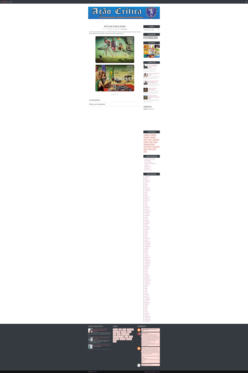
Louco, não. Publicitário (150, 163)
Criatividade (110, 29)
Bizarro (150, 139)
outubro (146, 214)
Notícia (150, 149)
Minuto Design (148, 170)
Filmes (150, 142)
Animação (146, 142)
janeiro (146, 198)
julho (145, 178)
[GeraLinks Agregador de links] (157, 56)
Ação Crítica (94, 371)
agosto (146, 223)
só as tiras (146, 168)
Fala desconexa (148, 162)
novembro (147, 176)
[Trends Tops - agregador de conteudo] (151, 52)
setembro (147, 215)
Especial (155, 142)
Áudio (145, 151)
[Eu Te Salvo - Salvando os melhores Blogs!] (151, 56)
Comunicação (156, 139)
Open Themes (157, 371)
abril (145, 204)
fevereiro (146, 180)
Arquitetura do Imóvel (149, 159)
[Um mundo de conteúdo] (146, 56)
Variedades (152, 137)
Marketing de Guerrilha (149, 144)
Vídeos (154, 149)
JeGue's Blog (147, 160)
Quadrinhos (146, 137)
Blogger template (148, 371)
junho (146, 184)
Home (10, 2)
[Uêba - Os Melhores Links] (146, 52)
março (146, 206)
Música (145, 149)
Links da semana (147, 147)
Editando (146, 165)
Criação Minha (156, 147)
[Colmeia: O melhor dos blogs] (157, 52)
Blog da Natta (147, 166)
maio (145, 186)
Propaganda (116, 29)
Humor (145, 139)
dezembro (147, 189)
